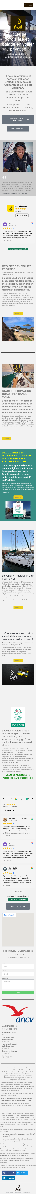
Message (5, 978)
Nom (3, 963)
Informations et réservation (17, 119)
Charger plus (18, 892)
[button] (19, 798)
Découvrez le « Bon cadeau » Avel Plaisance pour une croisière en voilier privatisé (18, 636)
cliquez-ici (6, 1053)
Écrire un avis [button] (22, 215)
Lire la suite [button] (7, 240)
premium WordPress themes (23, 1192)
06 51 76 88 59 (17, 129)
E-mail (4, 971)
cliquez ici (5, 1041)
